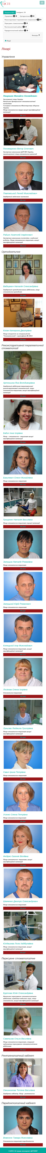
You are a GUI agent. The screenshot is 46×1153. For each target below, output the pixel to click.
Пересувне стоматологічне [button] (14, 23)
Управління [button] (9, 16)
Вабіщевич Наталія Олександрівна (20, 286)
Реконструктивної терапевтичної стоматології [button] (21, 20)
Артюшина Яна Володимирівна (19, 382)
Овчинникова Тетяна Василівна (19, 1090)
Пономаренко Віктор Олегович (18, 148)
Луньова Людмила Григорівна (18, 728)
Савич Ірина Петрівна (14, 771)
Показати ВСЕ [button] (9, 12)
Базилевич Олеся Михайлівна (18, 477)
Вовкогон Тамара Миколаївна (18, 1137)
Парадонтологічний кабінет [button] (14, 30)
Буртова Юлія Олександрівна (18, 993)
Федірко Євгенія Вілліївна (15, 856)
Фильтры (35, 35)
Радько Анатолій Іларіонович (18, 234)
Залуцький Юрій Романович (17, 603)
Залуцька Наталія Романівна (17, 561)
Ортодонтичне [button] (26, 16)
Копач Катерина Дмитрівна (17, 330)
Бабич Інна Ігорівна (13, 432)
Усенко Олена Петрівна (15, 814)
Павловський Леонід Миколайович (20, 193)
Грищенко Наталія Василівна (18, 519)
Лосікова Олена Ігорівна (15, 689)
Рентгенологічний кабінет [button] (14, 27)
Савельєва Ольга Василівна (17, 1038)
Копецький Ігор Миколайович (17, 645)
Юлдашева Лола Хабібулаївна (18, 943)
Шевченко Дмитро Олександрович (20, 901)
